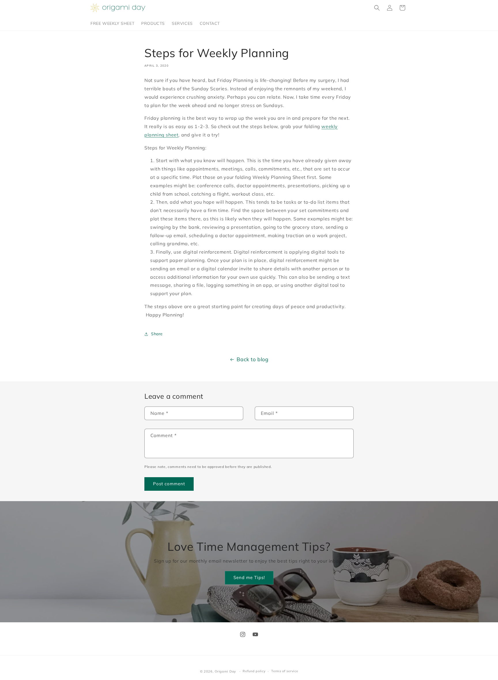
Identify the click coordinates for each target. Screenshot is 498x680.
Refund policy (254, 671)
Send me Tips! (249, 577)
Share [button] (157, 333)
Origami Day (225, 671)
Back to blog (252, 359)
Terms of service (284, 671)
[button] (377, 7)
